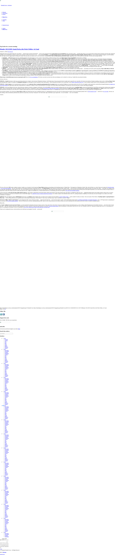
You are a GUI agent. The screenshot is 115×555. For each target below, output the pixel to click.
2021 (5, 377)
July (5, 341)
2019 (5, 405)
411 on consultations (34, 77)
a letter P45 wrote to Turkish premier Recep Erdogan (42, 193)
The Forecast (10, 51)
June (6, 342)
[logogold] (6, 5)
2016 (5, 447)
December (7, 350)
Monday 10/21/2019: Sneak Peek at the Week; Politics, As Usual (19, 49)
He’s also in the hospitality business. (72, 190)
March (6, 346)
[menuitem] (58, 12)
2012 (5, 504)
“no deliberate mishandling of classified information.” (87, 199)
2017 (5, 433)
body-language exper (92, 91)
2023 (5, 349)
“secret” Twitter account (63, 196)
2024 (5, 338)
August (6, 340)
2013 (5, 490)
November (7, 351)
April (6, 344)
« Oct (1, 549)
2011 (5, 518)
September (7, 353)
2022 (5, 363)
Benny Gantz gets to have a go (77, 82)
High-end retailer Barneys (54, 206)
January (6, 348)
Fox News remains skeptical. (12, 200)
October (6, 339)
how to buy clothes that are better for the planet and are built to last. (37, 207)
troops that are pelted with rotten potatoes (51, 88)
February (6, 347)
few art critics (105, 91)
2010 (5, 532)
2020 (5, 391)
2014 (5, 476)
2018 (5, 419)
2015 (5, 461)
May (6, 343)
